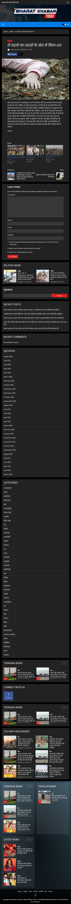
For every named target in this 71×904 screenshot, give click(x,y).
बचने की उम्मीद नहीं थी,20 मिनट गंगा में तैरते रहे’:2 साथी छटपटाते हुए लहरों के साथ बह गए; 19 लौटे (26, 677)
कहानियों (7, 496)
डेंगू (5, 525)
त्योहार (6, 541)
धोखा (5, 553)
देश (5, 549)
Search (8, 289)
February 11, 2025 (26, 49)
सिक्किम (7, 643)
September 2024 (10, 450)
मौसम (6, 594)
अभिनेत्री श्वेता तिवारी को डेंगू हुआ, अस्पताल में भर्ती (24, 851)
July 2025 (7, 409)
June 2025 (7, 413)
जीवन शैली (7, 513)
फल (5, 574)
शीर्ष (5, 626)
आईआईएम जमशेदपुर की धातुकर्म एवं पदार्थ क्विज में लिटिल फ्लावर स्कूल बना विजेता (56, 772)
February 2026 (9, 381)
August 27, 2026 (24, 748)
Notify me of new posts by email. (21, 252)
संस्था (5, 639)
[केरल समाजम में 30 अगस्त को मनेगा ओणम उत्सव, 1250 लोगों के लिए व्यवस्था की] (42, 673)
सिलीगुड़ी (7, 647)
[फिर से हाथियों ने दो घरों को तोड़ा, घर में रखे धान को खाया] (44, 797)
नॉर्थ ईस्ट (7, 557)
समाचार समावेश (9, 635)
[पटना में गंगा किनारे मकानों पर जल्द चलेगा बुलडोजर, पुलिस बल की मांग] (42, 276)
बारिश (6, 578)
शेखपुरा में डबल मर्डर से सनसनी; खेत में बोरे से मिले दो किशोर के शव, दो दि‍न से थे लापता (16, 157)
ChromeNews (64, 899)
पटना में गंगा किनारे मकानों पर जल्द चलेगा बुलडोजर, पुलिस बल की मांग (58, 276)
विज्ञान (6, 610)
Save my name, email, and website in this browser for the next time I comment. (34, 243)
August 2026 (8, 356)
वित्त (5, 614)
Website (10, 235)
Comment (11, 195)
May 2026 (7, 369)
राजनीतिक (7, 602)
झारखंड (6, 517)
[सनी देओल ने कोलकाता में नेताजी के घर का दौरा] (10, 864)
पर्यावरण (7, 565)
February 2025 (9, 430)
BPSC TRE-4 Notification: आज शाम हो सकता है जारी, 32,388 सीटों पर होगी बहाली (26, 276)
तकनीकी (7, 537)
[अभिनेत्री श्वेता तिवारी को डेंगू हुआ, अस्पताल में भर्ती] (10, 850)
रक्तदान (6, 598)
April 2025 (7, 421)
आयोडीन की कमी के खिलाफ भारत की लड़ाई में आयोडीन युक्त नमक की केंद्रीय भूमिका (33, 314)
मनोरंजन (7, 590)
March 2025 (8, 426)
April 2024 (7, 470)
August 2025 (8, 405)
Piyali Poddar (14, 49)
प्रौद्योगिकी (7, 569)
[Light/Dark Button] (64, 24)
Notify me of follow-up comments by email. (24, 248)
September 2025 (10, 401)
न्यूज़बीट (9, 41)
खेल (5, 504)
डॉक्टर (6, 529)
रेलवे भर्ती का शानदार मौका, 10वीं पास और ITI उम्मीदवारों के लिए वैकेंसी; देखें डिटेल (32, 310)
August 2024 (8, 454)
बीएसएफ (7, 586)
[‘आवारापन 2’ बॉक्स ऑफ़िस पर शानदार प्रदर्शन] (10, 879)
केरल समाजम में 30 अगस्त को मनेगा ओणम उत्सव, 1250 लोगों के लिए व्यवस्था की (31, 329)
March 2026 (8, 377)
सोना (5, 651)
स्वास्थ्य (6, 655)
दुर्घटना (6, 545)
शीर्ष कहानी (8, 630)
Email (9, 227)
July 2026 (7, 360)
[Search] (68, 24)
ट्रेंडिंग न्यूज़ (7, 521)
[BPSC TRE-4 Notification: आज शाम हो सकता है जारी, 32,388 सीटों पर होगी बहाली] (10, 276)
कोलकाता (7, 500)
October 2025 (9, 397)
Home (20, 891)
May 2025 (7, 417)
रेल (5, 606)
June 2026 (7, 365)
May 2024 (7, 466)
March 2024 (8, 474)
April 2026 (7, 373)
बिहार (6, 582)
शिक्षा (5, 622)
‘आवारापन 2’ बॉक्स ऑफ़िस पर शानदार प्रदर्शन (24, 880)
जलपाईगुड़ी (7, 508)
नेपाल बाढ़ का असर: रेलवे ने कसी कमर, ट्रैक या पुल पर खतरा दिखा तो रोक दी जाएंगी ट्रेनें (34, 318)
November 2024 (9, 442)
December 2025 (10, 389)
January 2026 (8, 385)
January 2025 (8, 434)
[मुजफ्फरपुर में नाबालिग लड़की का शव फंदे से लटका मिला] (35, 150)
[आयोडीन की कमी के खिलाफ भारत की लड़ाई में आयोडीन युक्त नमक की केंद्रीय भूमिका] (42, 742)
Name (10, 220)
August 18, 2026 (24, 282)
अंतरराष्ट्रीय (7, 488)
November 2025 (9, 393)
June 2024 (7, 462)
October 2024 (9, 446)
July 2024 (7, 458)
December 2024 (10, 438)
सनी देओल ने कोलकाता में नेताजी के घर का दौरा (24, 866)
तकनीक (7, 533)
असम (5, 492)
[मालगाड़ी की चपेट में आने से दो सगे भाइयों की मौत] (54, 150)
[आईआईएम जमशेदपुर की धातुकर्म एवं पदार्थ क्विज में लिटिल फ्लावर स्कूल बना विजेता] (42, 771)
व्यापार (6, 618)
